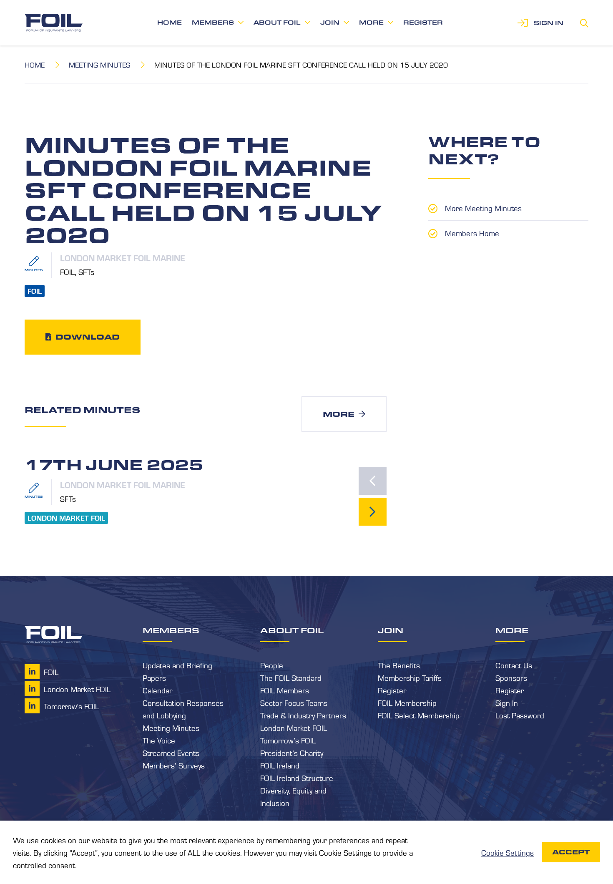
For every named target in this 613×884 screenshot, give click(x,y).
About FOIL (277, 22)
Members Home (472, 232)
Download (87, 336)
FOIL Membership (407, 702)
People (271, 665)
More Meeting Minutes (483, 207)
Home (169, 22)
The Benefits (399, 665)
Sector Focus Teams (293, 702)
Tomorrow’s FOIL (288, 740)
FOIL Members (284, 690)
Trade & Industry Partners (303, 715)
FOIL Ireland (279, 765)
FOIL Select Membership (419, 715)
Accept (571, 852)
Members (213, 22)
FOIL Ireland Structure (296, 777)
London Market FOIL (293, 727)
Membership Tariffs (410, 677)
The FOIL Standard (291, 677)
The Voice (159, 740)
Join (329, 22)
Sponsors (511, 677)
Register (423, 22)
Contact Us (513, 665)
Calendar (157, 690)
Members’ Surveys (174, 765)
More (371, 22)
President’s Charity (291, 752)
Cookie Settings (507, 852)
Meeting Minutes (99, 64)
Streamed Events (171, 752)
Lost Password (519, 715)
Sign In (506, 702)
